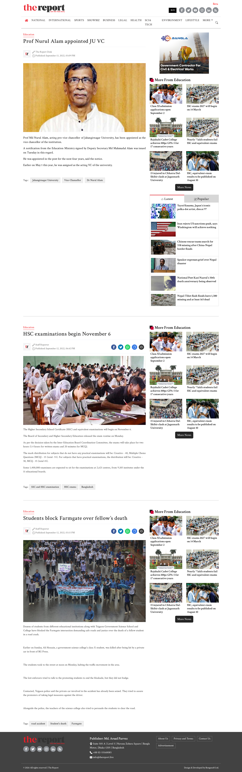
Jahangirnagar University (45, 180)
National (38, 20)
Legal (122, 20)
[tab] (167, 199)
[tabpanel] (184, 254)
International (60, 20)
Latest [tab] (168, 199)
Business (109, 20)
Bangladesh (87, 487)
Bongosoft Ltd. (212, 767)
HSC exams (70, 487)
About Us (163, 738)
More (207, 20)
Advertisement (166, 745)
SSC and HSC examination (45, 487)
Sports (79, 20)
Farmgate (77, 723)
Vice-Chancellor (72, 180)
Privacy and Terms (183, 738)
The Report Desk (43, 51)
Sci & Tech (148, 22)
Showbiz (93, 20)
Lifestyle (192, 20)
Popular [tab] (203, 199)
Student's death (58, 723)
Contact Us (204, 738)
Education (28, 34)
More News (184, 187)
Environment (172, 20)
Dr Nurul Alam (95, 180)
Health (136, 20)
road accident (38, 723)
